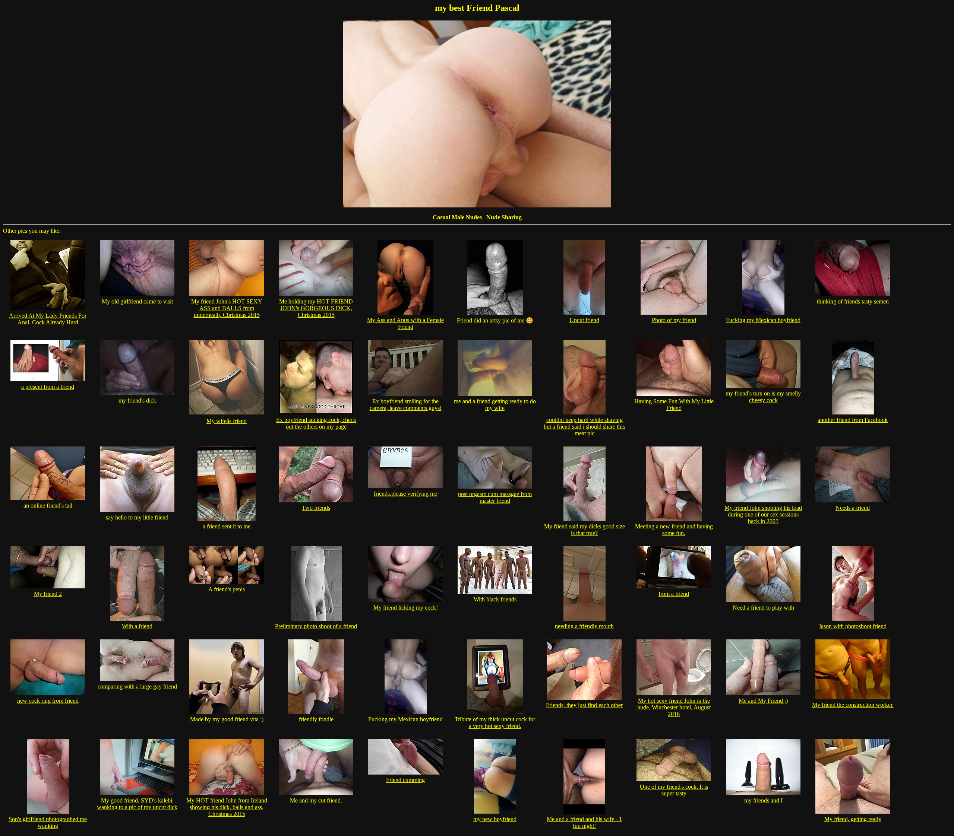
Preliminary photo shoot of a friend (316, 626)
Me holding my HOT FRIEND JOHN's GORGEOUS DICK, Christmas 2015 (316, 308)
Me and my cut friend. (316, 800)
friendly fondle (316, 719)
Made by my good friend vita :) (226, 719)
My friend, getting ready (852, 819)
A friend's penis (226, 589)
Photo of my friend (674, 320)
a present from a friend (47, 387)
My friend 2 (48, 594)
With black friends (495, 599)
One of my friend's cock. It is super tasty (674, 790)
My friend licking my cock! (405, 607)
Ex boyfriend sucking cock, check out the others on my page (316, 423)
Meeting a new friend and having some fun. (674, 529)
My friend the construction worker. (853, 705)
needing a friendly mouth (584, 626)
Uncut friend (584, 320)
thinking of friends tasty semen (853, 301)
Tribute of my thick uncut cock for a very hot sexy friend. (495, 722)
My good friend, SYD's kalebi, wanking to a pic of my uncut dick (137, 803)
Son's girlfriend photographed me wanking (48, 822)
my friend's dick (137, 400)
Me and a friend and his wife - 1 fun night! (584, 822)
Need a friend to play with (763, 607)
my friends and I (763, 800)
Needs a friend (852, 508)
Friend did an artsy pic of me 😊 (495, 320)
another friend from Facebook (853, 420)
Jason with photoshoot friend (853, 626)
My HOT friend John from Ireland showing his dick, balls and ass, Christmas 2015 (226, 807)
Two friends (316, 508)
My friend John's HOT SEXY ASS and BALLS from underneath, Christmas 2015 (226, 308)
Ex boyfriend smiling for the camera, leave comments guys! (406, 404)
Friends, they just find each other (584, 705)
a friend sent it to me (226, 526)
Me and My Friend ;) (763, 700)
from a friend (673, 594)
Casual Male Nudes (457, 217)
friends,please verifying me (405, 493)
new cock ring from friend (48, 700)
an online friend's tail (47, 505)
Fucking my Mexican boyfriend (763, 320)
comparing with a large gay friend (137, 686)
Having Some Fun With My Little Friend (674, 404)
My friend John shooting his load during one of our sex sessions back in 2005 (763, 514)
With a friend (137, 626)
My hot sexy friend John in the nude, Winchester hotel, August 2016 (674, 707)
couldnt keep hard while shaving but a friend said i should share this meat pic (584, 426)
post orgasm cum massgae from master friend (495, 497)
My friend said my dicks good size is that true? (584, 529)
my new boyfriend (495, 819)
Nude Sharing (504, 217)
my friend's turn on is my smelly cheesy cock (763, 396)
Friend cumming (405, 780)
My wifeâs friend (226, 421)
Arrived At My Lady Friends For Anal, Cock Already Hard (47, 318)
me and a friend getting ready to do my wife (495, 404)
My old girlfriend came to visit (137, 301)
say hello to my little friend (137, 517)
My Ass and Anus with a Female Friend (405, 323)
